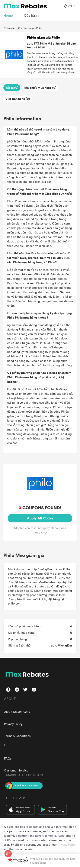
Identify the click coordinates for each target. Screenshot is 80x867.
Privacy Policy (13, 724)
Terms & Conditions (17, 736)
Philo (39, 28)
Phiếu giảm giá (11, 28)
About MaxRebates (17, 712)
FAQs (7, 758)
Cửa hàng (28, 28)
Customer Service (16, 770)
